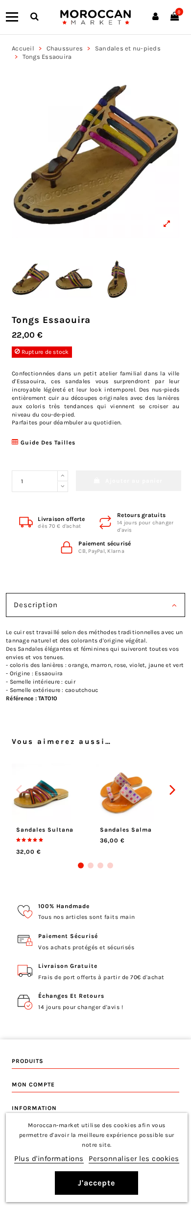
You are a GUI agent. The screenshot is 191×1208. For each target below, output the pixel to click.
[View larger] (95, 154)
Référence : (21, 698)
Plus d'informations (49, 1158)
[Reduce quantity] (62, 486)
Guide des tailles (47, 442)
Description (36, 604)
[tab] (95, 606)
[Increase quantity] (62, 475)
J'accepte (96, 1182)
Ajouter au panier (134, 480)
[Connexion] (155, 17)
